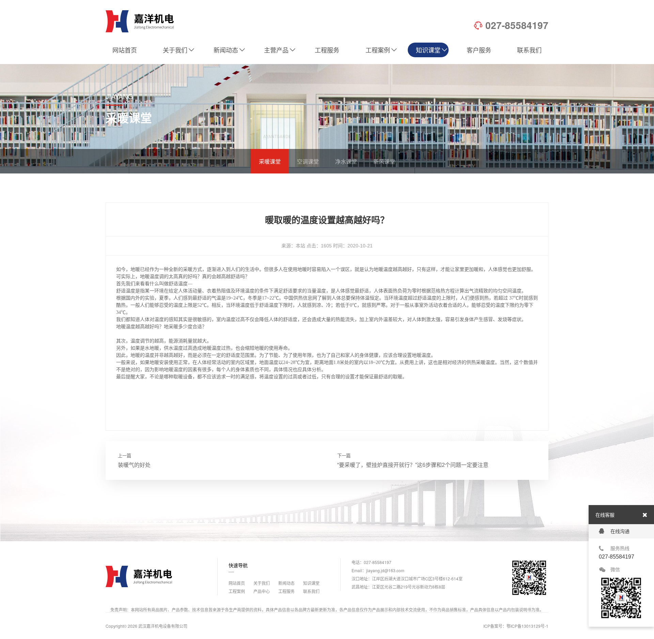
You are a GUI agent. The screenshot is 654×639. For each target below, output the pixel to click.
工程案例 (377, 49)
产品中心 (261, 591)
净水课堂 (346, 161)
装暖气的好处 (134, 465)
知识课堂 (428, 49)
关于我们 (175, 49)
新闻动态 (226, 49)
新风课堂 (384, 161)
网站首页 (124, 49)
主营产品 (276, 49)
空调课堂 (308, 161)
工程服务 (327, 49)
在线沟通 (619, 531)
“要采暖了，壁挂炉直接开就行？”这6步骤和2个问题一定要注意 (412, 465)
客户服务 (479, 49)
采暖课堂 (270, 161)
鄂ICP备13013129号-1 (527, 626)
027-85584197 (516, 25)
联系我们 (529, 49)
